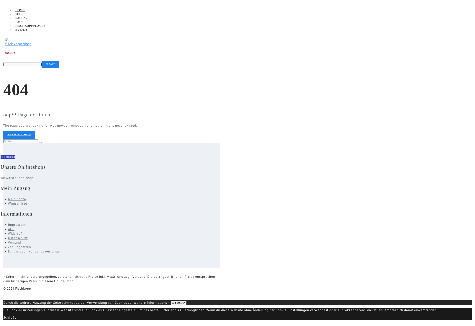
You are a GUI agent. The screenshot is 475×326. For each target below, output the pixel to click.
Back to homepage (19, 134)
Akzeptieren (178, 302)
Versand (14, 242)
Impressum (17, 225)
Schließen (11, 317)
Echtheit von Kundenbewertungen (35, 251)
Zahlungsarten (19, 247)
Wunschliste (17, 203)
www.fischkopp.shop (17, 178)
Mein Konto (17, 199)
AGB (11, 229)
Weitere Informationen (152, 303)
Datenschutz (18, 238)
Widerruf (15, 234)
